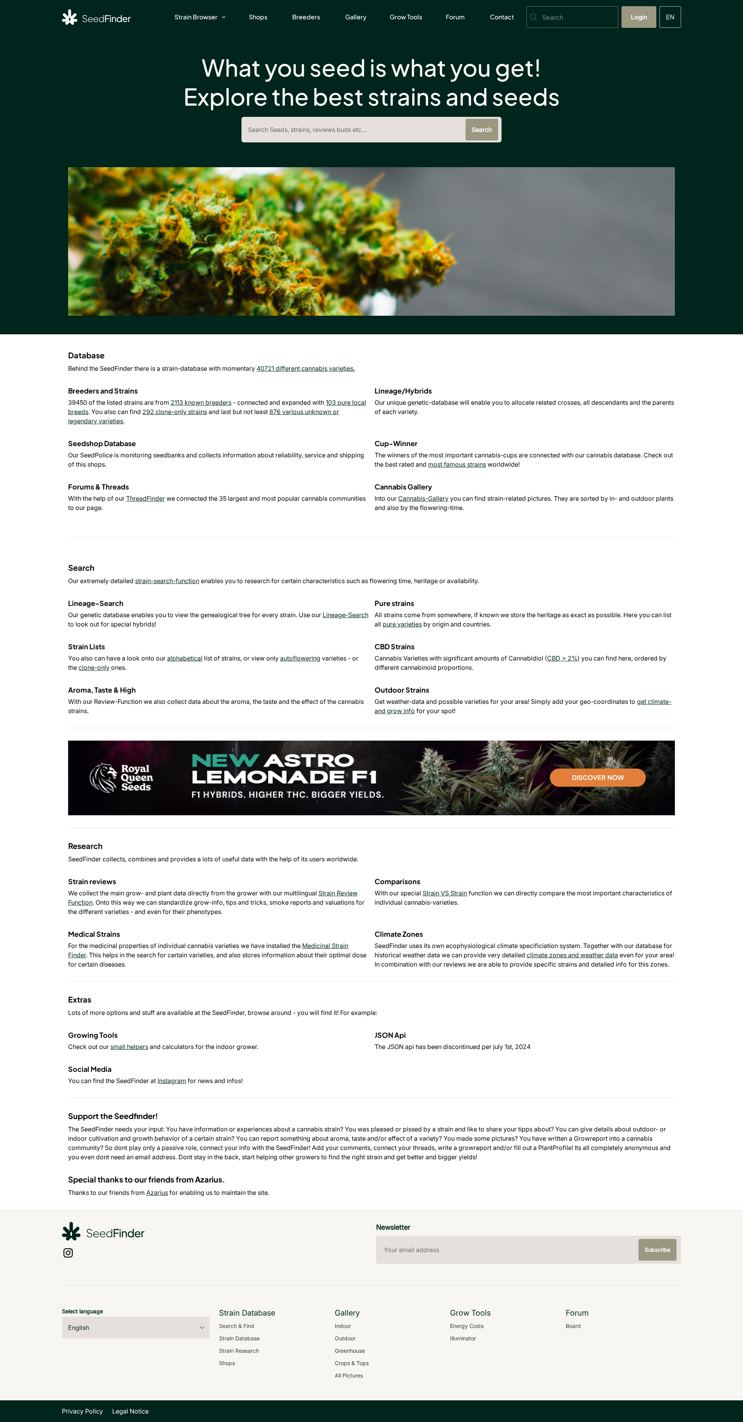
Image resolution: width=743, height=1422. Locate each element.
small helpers (129, 1047)
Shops (258, 17)
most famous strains (457, 464)
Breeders (306, 17)
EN (670, 17)
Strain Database (239, 1338)
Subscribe (657, 1249)
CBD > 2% (562, 658)
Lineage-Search (345, 615)
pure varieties (402, 624)
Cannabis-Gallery (423, 498)
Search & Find (236, 1326)
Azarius (157, 1192)
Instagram (172, 1081)
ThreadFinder (145, 498)
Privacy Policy (82, 1411)
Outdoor (345, 1338)
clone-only (94, 667)
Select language (82, 1311)
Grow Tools (406, 17)
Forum (455, 17)
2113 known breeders (201, 402)
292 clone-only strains (174, 412)
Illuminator (463, 1338)
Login (639, 17)
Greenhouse (350, 1350)
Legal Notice (130, 1411)
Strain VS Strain (445, 893)
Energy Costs (467, 1326)
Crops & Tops (352, 1363)
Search (482, 129)
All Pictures (349, 1375)
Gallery (355, 17)
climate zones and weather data (572, 955)
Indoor (343, 1326)
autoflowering (300, 658)
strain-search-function (167, 581)
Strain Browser (196, 17)
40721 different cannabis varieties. (306, 368)
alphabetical (184, 658)
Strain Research (239, 1350)
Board (573, 1326)
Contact (502, 17)
